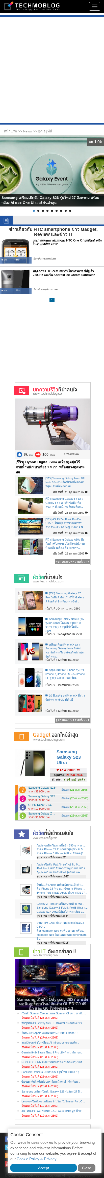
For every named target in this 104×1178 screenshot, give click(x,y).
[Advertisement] (52, 70)
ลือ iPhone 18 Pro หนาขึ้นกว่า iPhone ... (61, 888)
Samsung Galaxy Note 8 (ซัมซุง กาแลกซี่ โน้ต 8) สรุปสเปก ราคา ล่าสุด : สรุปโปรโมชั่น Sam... (64, 624)
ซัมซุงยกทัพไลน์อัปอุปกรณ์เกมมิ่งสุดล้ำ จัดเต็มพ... (50, 1081)
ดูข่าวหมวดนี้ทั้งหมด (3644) (53, 915)
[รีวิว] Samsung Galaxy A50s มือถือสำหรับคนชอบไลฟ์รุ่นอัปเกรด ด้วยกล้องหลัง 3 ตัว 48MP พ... (65, 543)
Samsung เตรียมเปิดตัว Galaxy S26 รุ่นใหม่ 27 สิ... (51, 1091)
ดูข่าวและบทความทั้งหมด (73, 561)
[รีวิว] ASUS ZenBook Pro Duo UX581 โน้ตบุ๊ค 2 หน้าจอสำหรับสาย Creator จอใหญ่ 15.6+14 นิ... (65, 523)
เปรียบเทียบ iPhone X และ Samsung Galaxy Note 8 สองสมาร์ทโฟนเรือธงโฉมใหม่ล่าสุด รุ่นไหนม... (64, 650)
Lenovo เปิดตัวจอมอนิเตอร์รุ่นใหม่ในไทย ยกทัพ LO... (53, 1101)
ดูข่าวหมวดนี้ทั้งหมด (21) (51, 857)
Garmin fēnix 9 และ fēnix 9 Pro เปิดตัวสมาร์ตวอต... (52, 1052)
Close (86, 1168)
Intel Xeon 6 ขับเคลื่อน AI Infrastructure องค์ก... (50, 1042)
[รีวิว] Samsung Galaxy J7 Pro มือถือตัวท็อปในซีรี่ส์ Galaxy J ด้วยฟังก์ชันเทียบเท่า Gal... (64, 597)
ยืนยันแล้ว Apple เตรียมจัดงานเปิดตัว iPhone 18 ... (51, 1032)
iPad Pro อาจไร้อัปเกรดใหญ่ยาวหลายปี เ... (62, 868)
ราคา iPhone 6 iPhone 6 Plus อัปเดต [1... (61, 853)
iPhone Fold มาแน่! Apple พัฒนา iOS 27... (62, 892)
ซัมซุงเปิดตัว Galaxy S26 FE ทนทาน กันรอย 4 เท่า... (52, 1023)
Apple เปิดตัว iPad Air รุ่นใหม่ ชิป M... (59, 864)
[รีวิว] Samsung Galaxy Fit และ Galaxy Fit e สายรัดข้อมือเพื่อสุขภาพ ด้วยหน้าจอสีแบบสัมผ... (64, 502)
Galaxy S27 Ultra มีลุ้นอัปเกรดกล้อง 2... (61, 911)
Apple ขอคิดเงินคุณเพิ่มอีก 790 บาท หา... (61, 845)
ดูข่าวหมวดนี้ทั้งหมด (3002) (53, 896)
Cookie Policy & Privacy (37, 1159)
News (28, 131)
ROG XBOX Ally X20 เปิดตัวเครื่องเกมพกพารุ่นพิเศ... (52, 1062)
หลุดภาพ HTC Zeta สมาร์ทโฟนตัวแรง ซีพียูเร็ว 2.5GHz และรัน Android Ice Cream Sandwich (64, 273)
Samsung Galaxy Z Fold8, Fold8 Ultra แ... (62, 907)
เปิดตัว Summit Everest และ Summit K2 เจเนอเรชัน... (53, 1013)
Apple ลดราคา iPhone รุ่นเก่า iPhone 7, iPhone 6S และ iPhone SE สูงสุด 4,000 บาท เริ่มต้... (65, 673)
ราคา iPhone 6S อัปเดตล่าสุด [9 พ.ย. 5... (61, 849)
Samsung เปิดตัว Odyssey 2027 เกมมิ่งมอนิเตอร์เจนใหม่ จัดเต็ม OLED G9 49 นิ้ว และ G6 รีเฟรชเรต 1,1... (52, 1004)
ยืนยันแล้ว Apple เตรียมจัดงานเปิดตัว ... (60, 884)
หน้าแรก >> (13, 131)
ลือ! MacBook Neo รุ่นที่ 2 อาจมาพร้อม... (61, 930)
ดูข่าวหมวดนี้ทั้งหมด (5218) (53, 942)
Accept (43, 1168)
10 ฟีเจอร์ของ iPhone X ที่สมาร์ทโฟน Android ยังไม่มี (65, 697)
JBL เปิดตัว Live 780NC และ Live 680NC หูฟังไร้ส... (52, 1111)
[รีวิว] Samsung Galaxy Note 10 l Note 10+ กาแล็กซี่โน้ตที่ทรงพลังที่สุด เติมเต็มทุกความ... (65, 482)
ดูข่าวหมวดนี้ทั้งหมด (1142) (53, 876)
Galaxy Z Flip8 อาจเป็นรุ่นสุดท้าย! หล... (60, 903)
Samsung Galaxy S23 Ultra (69, 757)
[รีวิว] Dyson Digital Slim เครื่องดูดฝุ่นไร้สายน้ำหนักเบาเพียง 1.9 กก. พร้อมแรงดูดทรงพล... (50, 467)
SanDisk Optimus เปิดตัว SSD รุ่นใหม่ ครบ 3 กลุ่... (51, 1071)
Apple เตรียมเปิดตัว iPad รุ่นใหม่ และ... (60, 872)
